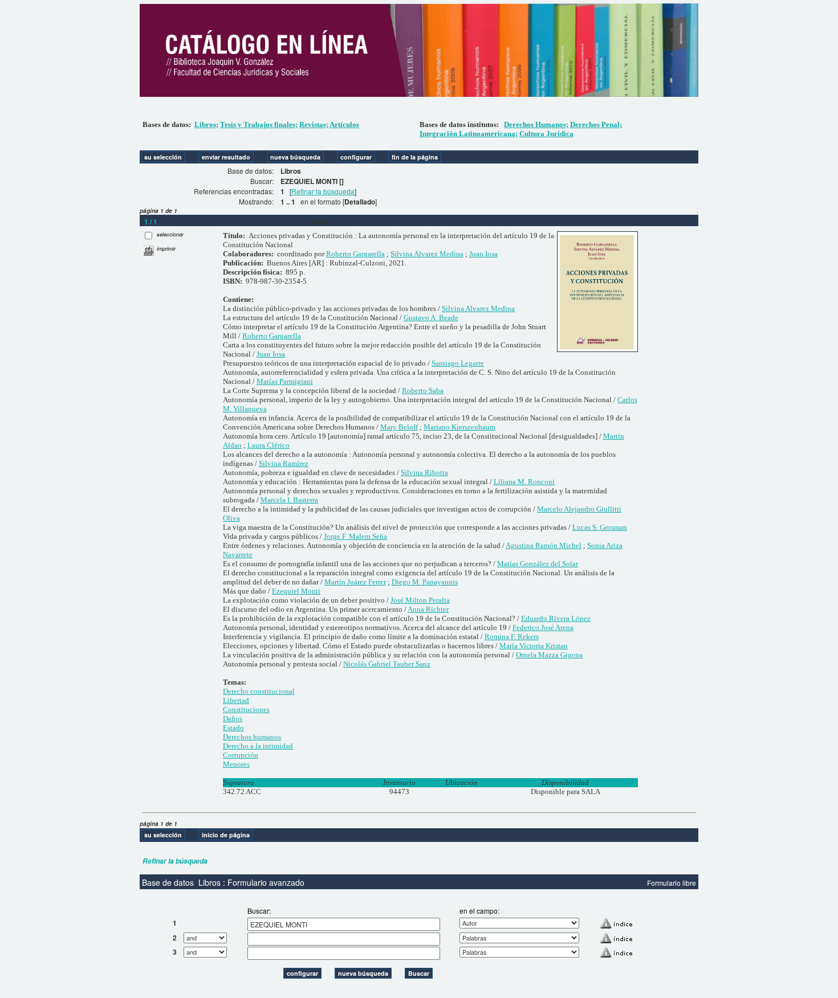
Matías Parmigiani (285, 381)
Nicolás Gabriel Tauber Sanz (386, 664)
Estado (233, 727)
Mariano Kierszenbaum (459, 427)
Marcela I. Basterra (289, 500)
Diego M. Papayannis (425, 582)
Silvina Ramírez (283, 463)
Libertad (236, 700)
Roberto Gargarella (355, 254)
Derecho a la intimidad (258, 746)
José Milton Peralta (420, 600)
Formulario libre (671, 882)
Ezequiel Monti (296, 591)
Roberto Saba (423, 390)
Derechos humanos (252, 737)
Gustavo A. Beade (431, 317)
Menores (236, 764)
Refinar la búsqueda (323, 191)
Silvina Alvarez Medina (426, 254)
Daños (232, 718)
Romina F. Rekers (512, 636)
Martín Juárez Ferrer (355, 582)
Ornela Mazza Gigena (549, 655)
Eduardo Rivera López (556, 618)
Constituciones (246, 709)
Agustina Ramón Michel (543, 545)
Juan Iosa (483, 254)
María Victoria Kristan (533, 645)
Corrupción (240, 755)
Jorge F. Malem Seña (355, 536)
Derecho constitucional (259, 691)
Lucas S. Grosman (599, 527)
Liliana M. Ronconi (524, 481)
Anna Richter (428, 609)
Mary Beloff (399, 427)
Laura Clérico (268, 445)
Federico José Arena (542, 627)
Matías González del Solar (537, 563)
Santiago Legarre (458, 363)
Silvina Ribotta (424, 472)
